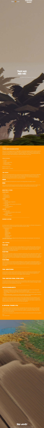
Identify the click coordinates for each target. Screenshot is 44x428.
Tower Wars (28, 1)
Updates (29, 2)
